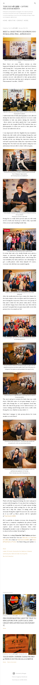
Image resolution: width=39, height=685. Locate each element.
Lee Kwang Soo (7, 553)
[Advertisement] (19, 574)
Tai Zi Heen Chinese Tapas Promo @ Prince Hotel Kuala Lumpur (19, 657)
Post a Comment (11, 662)
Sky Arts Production (8, 556)
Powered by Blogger (21, 673)
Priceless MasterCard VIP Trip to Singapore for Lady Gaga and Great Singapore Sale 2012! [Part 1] (19, 621)
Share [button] (4, 548)
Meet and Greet (15, 553)
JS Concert (9, 551)
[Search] (35, 3)
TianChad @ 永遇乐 (10, 516)
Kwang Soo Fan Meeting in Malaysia (22, 551)
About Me (12, 20)
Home (5, 20)
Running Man (23, 553)
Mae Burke (24, 676)
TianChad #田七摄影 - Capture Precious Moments (15, 7)
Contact (20, 20)
